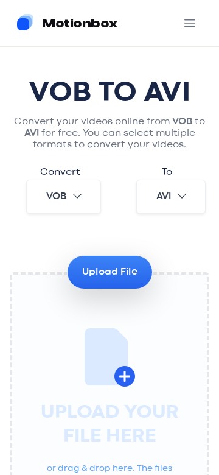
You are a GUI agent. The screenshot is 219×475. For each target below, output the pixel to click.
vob (56, 196)
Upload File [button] (109, 272)
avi (163, 196)
